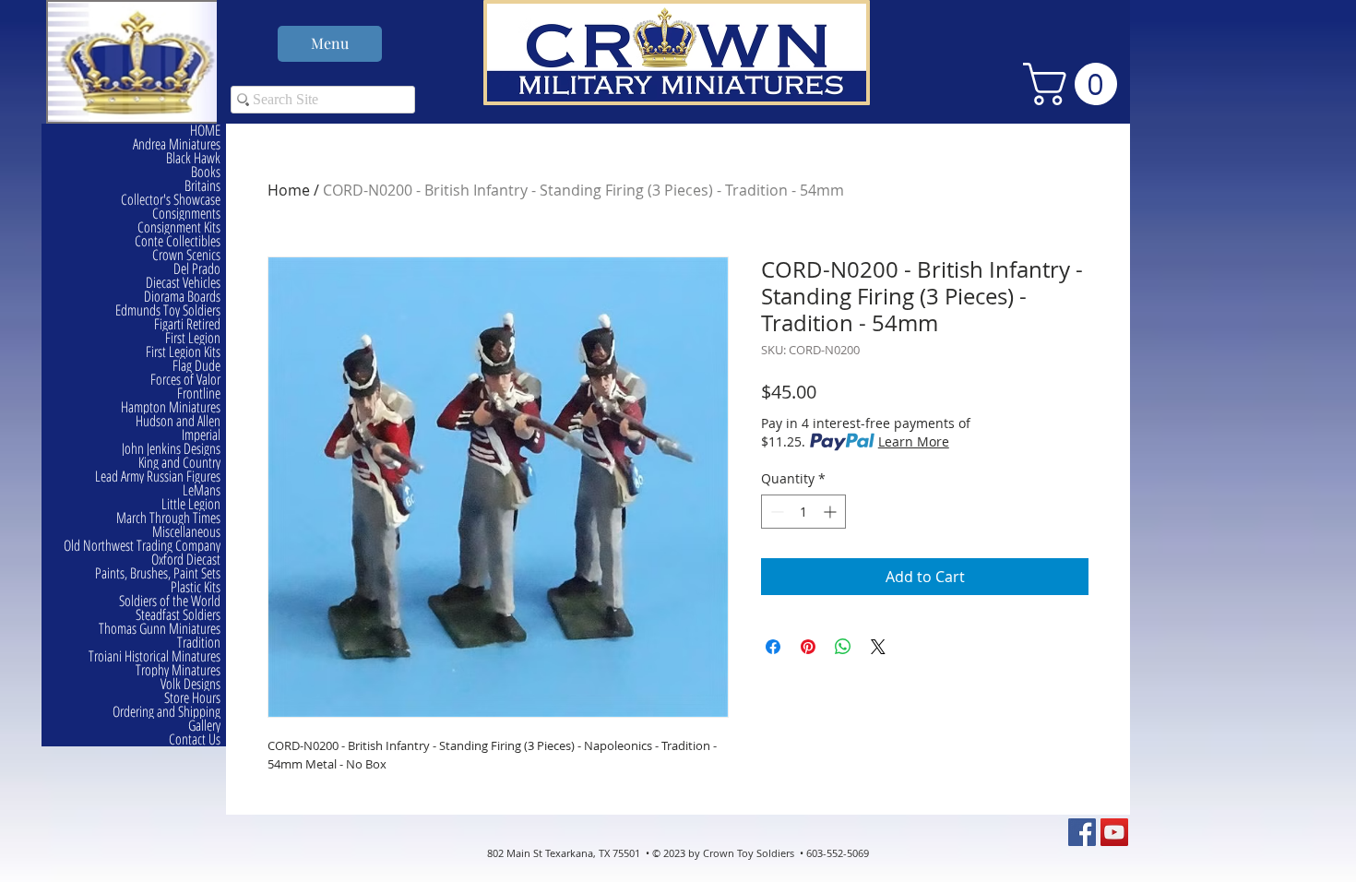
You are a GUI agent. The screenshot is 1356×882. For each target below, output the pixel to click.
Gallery (204, 726)
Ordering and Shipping (166, 712)
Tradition (198, 643)
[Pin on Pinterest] (808, 647)
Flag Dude (196, 366)
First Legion (192, 338)
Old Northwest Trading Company (142, 546)
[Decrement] (775, 511)
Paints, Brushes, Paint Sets (157, 573)
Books (205, 172)
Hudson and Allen (178, 421)
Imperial (201, 435)
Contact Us (194, 739)
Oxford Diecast (185, 559)
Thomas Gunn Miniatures (159, 629)
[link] (1075, 84)
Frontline (198, 393)
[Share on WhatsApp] (843, 647)
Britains (202, 186)
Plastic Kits (195, 587)
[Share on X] (878, 647)
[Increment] (831, 511)
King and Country (179, 463)
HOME (205, 130)
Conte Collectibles (177, 241)
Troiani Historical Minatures (154, 656)
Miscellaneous (186, 532)
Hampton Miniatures (170, 407)
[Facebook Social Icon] (1082, 832)
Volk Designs (190, 684)
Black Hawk (193, 158)
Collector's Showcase (170, 200)
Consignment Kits (178, 227)
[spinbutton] (803, 511)
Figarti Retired (187, 324)
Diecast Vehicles (183, 283)
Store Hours (192, 698)
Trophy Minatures (178, 670)
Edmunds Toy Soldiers (167, 310)
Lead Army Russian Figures (157, 476)
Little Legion (190, 504)
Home (289, 190)
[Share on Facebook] (773, 647)
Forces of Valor (185, 380)
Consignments (186, 213)
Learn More (913, 441)
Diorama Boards (182, 297)
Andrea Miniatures (176, 144)
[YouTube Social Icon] (1114, 832)
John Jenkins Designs (171, 449)
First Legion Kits (183, 352)
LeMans (201, 490)
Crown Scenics (186, 255)
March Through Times (168, 518)
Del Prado (196, 269)
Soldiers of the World (169, 601)
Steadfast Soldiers (178, 615)
